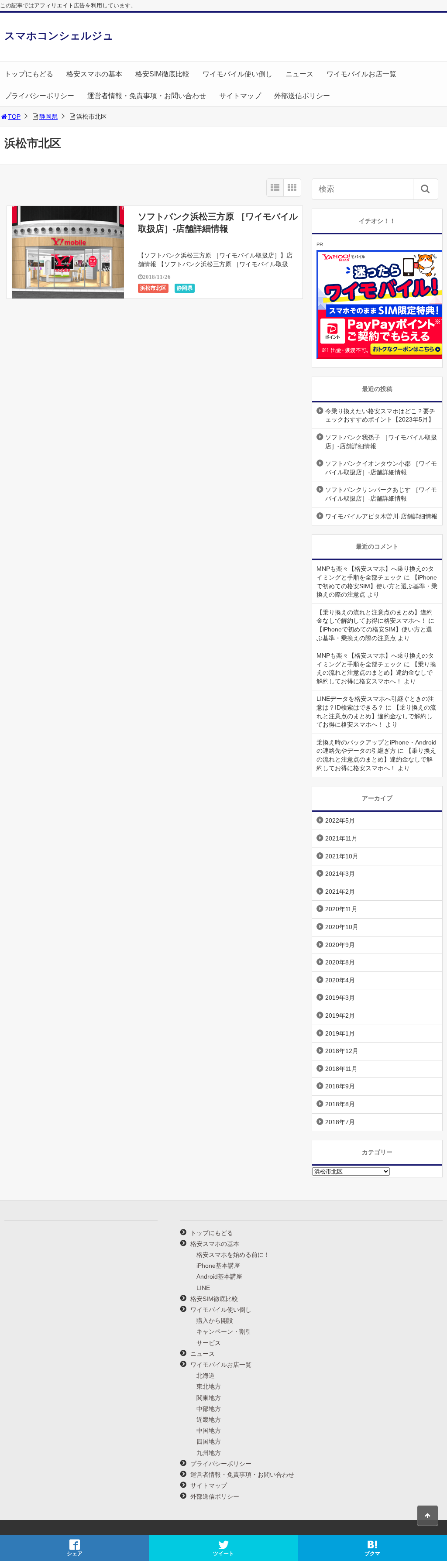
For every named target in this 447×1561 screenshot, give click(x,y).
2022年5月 (340, 820)
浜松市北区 (153, 288)
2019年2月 (340, 1015)
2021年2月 (340, 891)
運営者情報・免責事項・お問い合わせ (146, 95)
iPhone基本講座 (218, 1265)
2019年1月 (340, 1033)
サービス (208, 1342)
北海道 (205, 1375)
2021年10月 (341, 856)
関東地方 (208, 1397)
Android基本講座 (219, 1276)
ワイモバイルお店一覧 (361, 74)
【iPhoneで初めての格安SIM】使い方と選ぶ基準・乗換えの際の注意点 (376, 586)
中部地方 (208, 1408)
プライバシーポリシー (39, 95)
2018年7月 (340, 1121)
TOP (14, 116)
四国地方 (208, 1441)
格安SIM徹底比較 (162, 74)
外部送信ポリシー (302, 95)
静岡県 (48, 116)
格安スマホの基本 (94, 74)
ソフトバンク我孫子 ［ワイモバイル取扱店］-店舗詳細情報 (381, 441)
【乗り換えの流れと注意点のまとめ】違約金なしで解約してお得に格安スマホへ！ (376, 673)
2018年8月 (340, 1104)
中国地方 (208, 1430)
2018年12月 (341, 1050)
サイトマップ (240, 95)
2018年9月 (340, 1086)
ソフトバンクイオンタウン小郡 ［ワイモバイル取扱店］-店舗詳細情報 (381, 468)
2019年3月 (340, 997)
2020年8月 (340, 962)
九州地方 (208, 1452)
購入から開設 (214, 1320)
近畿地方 (208, 1419)
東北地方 (208, 1386)
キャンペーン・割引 (223, 1331)
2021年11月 (341, 838)
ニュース (299, 74)
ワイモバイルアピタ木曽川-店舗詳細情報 (381, 516)
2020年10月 (341, 926)
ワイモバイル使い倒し (237, 74)
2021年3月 (340, 873)
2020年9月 (340, 944)
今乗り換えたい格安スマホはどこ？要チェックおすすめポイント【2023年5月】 (380, 415)
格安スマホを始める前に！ (233, 1254)
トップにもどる (28, 74)
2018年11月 (341, 1068)
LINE (203, 1287)
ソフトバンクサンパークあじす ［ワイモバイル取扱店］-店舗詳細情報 (381, 494)
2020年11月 (341, 909)
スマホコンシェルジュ (58, 35)
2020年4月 (340, 980)
